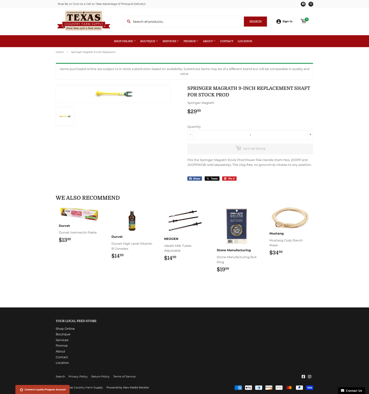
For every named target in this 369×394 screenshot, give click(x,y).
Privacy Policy (78, 376)
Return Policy (100, 376)
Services (170, 41)
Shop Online (124, 41)
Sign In (288, 21)
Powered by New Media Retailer (127, 387)
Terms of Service (124, 376)
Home (60, 51)
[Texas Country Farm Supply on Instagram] (309, 377)
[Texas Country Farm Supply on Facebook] (303, 377)
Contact (226, 41)
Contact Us (353, 390)
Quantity (194, 127)
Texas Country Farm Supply (84, 387)
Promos (190, 41)
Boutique (148, 41)
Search (258, 21)
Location (245, 41)
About (208, 41)
